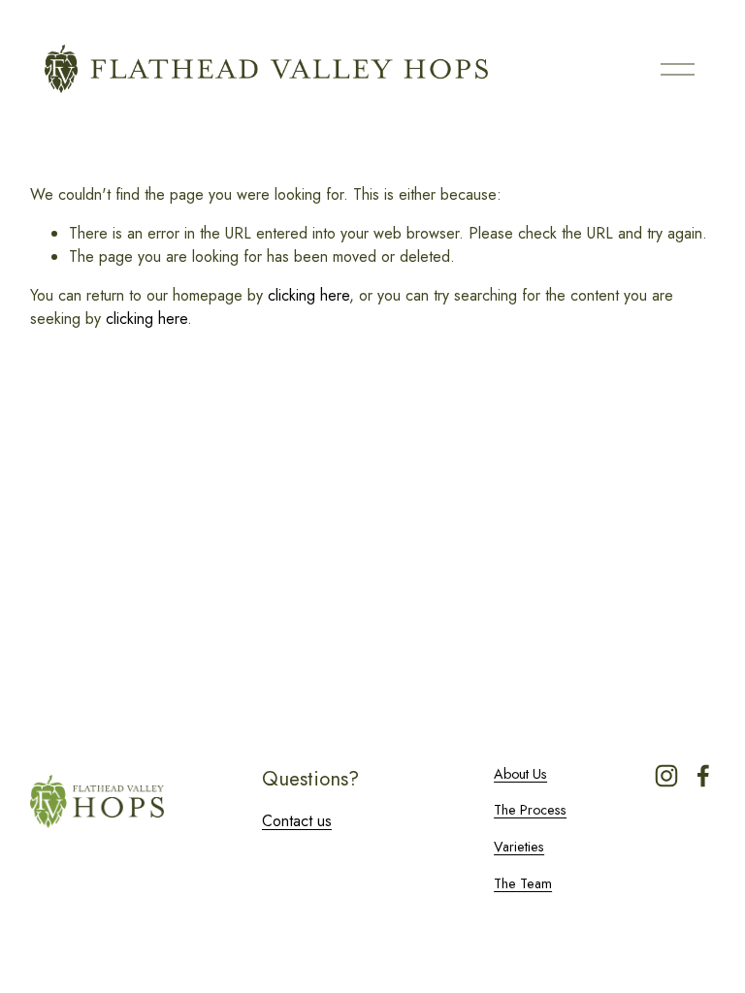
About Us (520, 774)
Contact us (297, 821)
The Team (523, 883)
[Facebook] (703, 775)
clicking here (308, 295)
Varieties (519, 846)
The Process (530, 809)
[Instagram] (666, 775)
